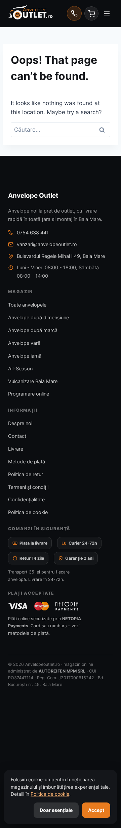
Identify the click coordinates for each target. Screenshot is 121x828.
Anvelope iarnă (24, 356)
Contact (17, 436)
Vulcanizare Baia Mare (32, 381)
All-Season (20, 369)
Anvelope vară (24, 343)
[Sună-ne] (74, 13)
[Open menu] (106, 13)
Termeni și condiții (28, 487)
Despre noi (20, 423)
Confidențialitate (26, 500)
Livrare (15, 449)
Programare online (28, 394)
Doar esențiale (56, 810)
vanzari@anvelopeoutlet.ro (47, 244)
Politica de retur (25, 474)
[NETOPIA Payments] (66, 606)
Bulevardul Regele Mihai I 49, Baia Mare (61, 256)
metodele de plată (28, 633)
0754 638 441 (33, 233)
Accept (96, 810)
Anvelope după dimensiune (38, 318)
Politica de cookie (28, 512)
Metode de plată (26, 462)
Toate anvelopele (27, 305)
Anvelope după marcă (32, 330)
